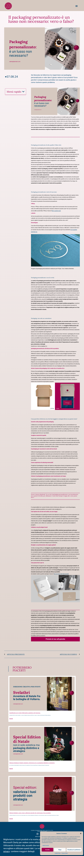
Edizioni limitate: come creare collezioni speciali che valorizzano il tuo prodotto (30, 813)
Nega (59, 849)
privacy (6, 851)
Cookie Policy (58, 853)
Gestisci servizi (45, 845)
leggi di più (11, 718)
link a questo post (56, 210)
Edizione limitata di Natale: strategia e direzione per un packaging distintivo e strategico (32, 763)
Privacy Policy (65, 853)
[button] (81, 833)
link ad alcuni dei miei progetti (61, 574)
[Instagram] (37, 834)
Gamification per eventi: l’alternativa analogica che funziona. (24, 713)
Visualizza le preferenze (74, 849)
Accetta (47, 849)
